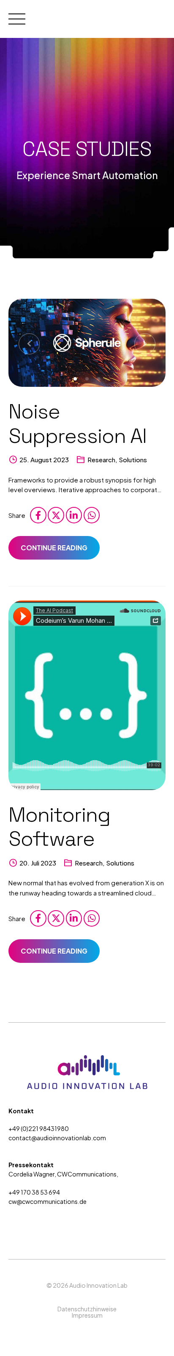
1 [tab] (76, 377)
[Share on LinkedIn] (74, 515)
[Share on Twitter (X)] (56, 515)
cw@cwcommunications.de (47, 1201)
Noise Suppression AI (77, 424)
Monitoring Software (59, 827)
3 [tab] (99, 377)
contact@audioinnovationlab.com (57, 1138)
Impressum (87, 1315)
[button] (29, 343)
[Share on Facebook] (38, 515)
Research (101, 460)
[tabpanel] (87, 343)
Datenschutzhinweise (87, 1309)
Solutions (133, 460)
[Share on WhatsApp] (92, 515)
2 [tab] (87, 377)
